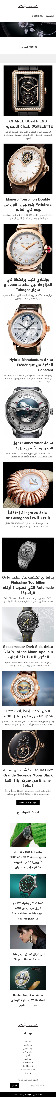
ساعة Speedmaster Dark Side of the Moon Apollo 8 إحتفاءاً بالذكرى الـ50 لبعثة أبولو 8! (28, 651)
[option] (28, 29)
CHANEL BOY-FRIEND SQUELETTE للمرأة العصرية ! (28, 124)
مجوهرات (28, 1045)
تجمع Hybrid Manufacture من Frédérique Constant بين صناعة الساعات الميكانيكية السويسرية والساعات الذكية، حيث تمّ (28, 378)
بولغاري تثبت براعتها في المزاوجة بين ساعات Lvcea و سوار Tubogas (28, 284)
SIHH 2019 (28, 1063)
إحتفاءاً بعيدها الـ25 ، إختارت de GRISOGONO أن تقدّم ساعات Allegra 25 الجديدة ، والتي (28, 524)
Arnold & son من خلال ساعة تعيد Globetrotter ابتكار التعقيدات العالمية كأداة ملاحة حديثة (29, 455)
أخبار (28, 1055)
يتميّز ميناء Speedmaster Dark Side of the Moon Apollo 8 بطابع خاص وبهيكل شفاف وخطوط (28, 664)
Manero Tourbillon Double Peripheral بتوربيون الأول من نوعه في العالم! (28, 204)
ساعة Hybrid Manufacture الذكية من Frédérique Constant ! (31, 365)
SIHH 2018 (28, 1066)
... (26, 138)
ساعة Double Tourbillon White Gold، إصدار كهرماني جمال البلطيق (28, 1000)
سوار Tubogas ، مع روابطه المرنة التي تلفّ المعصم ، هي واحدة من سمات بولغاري (28, 296)
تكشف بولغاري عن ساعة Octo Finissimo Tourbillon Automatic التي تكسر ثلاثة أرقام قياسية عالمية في (29, 599)
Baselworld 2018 (28, 1070)
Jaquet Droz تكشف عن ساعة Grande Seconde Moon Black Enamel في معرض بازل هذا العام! (28, 778)
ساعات (28, 1041)
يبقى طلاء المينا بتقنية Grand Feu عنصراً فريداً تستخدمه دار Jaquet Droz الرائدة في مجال (28, 792)
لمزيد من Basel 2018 (28, 802)
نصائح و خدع (28, 1052)
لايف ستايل (28, 1048)
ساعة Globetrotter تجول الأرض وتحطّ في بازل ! (32, 445)
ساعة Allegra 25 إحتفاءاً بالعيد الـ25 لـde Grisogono (28, 515)
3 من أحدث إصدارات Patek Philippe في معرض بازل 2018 (28, 714)
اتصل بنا (28, 1073)
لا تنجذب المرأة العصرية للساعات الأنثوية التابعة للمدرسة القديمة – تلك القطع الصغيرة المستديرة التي (28, 135)
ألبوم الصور (28, 1059)
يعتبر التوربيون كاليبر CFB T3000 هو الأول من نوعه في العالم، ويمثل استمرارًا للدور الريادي (28, 216)
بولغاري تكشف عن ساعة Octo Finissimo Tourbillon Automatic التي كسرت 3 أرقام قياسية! (28, 585)
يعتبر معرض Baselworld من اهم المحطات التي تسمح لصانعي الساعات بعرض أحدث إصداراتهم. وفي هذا (28, 723)
